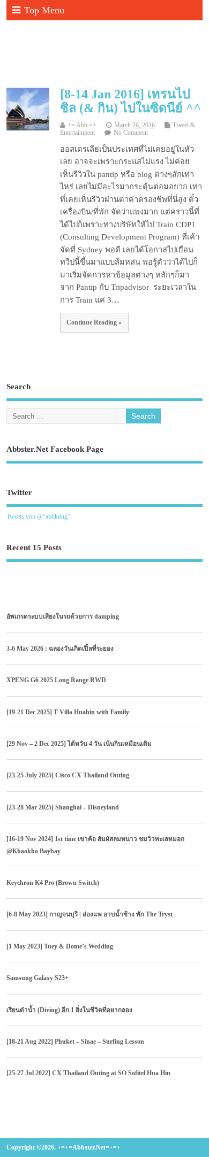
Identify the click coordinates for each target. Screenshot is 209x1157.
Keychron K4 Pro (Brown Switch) (52, 882)
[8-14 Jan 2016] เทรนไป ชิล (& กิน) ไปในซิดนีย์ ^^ (130, 101)
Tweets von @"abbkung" (38, 516)
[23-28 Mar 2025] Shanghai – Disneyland (62, 807)
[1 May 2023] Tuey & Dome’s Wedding (59, 946)
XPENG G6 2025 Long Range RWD (56, 680)
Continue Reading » (94, 322)
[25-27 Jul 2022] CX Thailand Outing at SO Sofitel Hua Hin (88, 1073)
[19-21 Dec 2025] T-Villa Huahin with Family (67, 712)
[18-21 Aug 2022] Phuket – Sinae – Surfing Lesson (75, 1041)
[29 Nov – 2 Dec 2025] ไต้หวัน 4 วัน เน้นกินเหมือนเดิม (79, 743)
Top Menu (44, 10)
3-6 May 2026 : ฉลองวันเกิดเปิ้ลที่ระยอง (60, 648)
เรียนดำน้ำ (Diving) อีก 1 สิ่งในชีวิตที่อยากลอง (69, 1010)
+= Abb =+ (82, 125)
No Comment (131, 132)
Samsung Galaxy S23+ (37, 978)
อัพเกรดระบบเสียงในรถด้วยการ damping (62, 616)
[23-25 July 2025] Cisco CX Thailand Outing (67, 775)
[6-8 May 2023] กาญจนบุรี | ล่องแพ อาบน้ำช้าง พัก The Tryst (89, 914)
